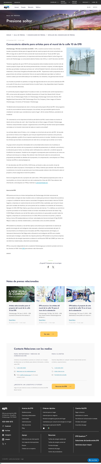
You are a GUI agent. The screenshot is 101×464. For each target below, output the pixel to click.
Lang (93, 2)
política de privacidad (14, 459)
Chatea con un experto (28, 448)
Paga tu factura (79, 412)
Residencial (8, 2)
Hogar (8, 35)
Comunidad (25, 418)
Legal (22, 459)
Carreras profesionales (29, 415)
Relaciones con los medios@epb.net (26, 371)
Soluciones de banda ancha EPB (87, 440)
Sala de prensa (19, 35)
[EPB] (6, 7)
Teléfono (38, 7)
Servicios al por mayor (83, 445)
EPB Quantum (81, 436)
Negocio (17, 2)
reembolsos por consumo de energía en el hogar (57, 422)
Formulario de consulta (60, 375)
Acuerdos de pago (80, 425)
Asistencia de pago (54, 448)
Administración (26, 422)
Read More (12, 320)
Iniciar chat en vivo (59, 371)
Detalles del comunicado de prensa (61, 35)
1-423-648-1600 (21, 368)
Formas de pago (53, 445)
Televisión (30, 7)
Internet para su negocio (50, 415)
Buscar (24, 445)
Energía (23, 7)
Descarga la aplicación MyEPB (52, 425)
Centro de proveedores (55, 452)
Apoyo (95, 7)
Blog (89, 7)
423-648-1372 (7, 422)
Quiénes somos (26, 412)
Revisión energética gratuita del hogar (54, 418)
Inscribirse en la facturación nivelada (86, 418)
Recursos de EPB (61, 386)
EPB (23, 248)
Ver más (47, 334)
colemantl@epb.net (42, 183)
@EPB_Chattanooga (25, 375)
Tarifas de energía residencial (57, 439)
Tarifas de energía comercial (56, 442)
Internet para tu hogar (49, 412)
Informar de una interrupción (30, 439)
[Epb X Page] (53, 267)
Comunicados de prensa (36, 35)
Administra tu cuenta (81, 415)
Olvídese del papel (80, 422)
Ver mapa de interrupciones (30, 442)
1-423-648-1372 (58, 368)
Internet (17, 7)
